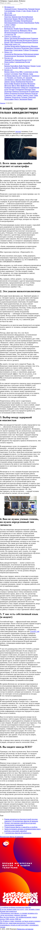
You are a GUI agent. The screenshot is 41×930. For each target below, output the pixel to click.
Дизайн (16, 28)
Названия (7, 87)
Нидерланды (27, 40)
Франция (17, 42)
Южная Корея (26, 42)
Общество (24, 87)
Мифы (32, 85)
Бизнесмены (15, 46)
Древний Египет (10, 9)
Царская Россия (21, 60)
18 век (28, 11)
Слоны (7, 25)
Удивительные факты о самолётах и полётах (20, 827)
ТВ (15, 34)
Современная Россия (22, 62)
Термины (7, 97)
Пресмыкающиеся (11, 23)
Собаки (13, 25)
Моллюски (29, 19)
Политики (25, 48)
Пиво (33, 89)
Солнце (7, 74)
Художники (33, 50)
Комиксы (27, 28)
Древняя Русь (9, 60)
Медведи (21, 19)
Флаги (6, 38)
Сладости (7, 68)
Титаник (24, 97)
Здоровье (26, 76)
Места (14, 85)
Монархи (34, 46)
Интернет (29, 82)
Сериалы (27, 32)
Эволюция (20, 56)
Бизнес (21, 78)
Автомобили (9, 80)
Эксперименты (30, 56)
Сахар (38, 66)
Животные (10, 15)
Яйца (27, 68)
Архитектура (14, 30)
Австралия (13, 38)
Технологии (16, 97)
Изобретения (21, 82)
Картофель (14, 66)
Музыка (34, 28)
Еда (7, 64)
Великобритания (24, 38)
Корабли (17, 83)
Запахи (13, 82)
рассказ (18, 131)
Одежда (20, 32)
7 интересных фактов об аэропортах (17, 833)
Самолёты (8, 95)
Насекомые (8, 21)
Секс (14, 95)
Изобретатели (25, 46)
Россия (8, 58)
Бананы (7, 66)
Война (28, 80)
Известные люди (12, 44)
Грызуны (7, 17)
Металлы (7, 85)
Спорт (30, 95)
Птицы (21, 23)
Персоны (27, 89)
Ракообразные (29, 23)
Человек (12, 78)
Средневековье (10, 11)
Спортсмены (18, 50)
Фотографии (9, 99)
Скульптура (8, 34)
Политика (8, 91)
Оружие (12, 89)
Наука (8, 52)
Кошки (15, 19)
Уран (20, 74)
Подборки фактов (12, 76)
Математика (18, 54)
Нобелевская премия (31, 54)
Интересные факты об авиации (11, 837)
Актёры (7, 46)
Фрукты (22, 68)
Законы (7, 82)
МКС (21, 72)
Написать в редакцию (25, 929)
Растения (20, 93)
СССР (29, 60)
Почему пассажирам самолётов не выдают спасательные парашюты (20, 824)
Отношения (19, 89)
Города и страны (12, 36)
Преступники (34, 48)
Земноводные (16, 17)
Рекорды (28, 93)
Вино (24, 80)
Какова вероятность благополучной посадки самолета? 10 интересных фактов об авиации (21, 820)
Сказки (33, 32)
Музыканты (8, 48)
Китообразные (27, 17)
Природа (15, 91)
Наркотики (16, 87)
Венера (7, 72)
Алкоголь (17, 80)
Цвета (16, 99)
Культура (9, 27)
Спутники (14, 74)
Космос (8, 70)
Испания (13, 40)
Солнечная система (31, 72)
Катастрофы (8, 83)
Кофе (21, 66)
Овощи (33, 66)
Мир (18, 85)
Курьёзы (24, 83)
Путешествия (34, 91)
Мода (30, 30)
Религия (34, 93)
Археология (8, 54)
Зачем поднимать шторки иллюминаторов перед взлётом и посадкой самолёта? (22, 830)
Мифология (24, 85)
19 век (33, 11)
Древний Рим (22, 9)
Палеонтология (10, 56)
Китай (6, 42)
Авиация (28, 78)
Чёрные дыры (28, 74)
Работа (6, 93)
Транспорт (32, 97)
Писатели (17, 48)
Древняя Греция (34, 9)
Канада (35, 40)
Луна (17, 72)
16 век (18, 11)
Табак (36, 95)
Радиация (13, 93)
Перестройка (9, 62)
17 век (23, 11)
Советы (25, 95)
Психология (23, 91)
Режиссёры (8, 50)
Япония (35, 42)
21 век (9, 13)
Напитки (26, 66)
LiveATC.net (34, 631)
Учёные (26, 50)
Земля (12, 72)
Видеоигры (8, 28)
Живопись (24, 30)
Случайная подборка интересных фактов (15, 907)
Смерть (19, 95)
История (9, 7)
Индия (6, 40)
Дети (33, 80)
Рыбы (37, 23)
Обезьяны (16, 21)
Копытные (8, 19)
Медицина (31, 83)
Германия (34, 38)
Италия (19, 40)
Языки (29, 99)
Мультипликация (10, 32)
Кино (21, 28)
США (12, 42)
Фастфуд (15, 68)
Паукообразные (26, 21)
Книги (6, 30)
